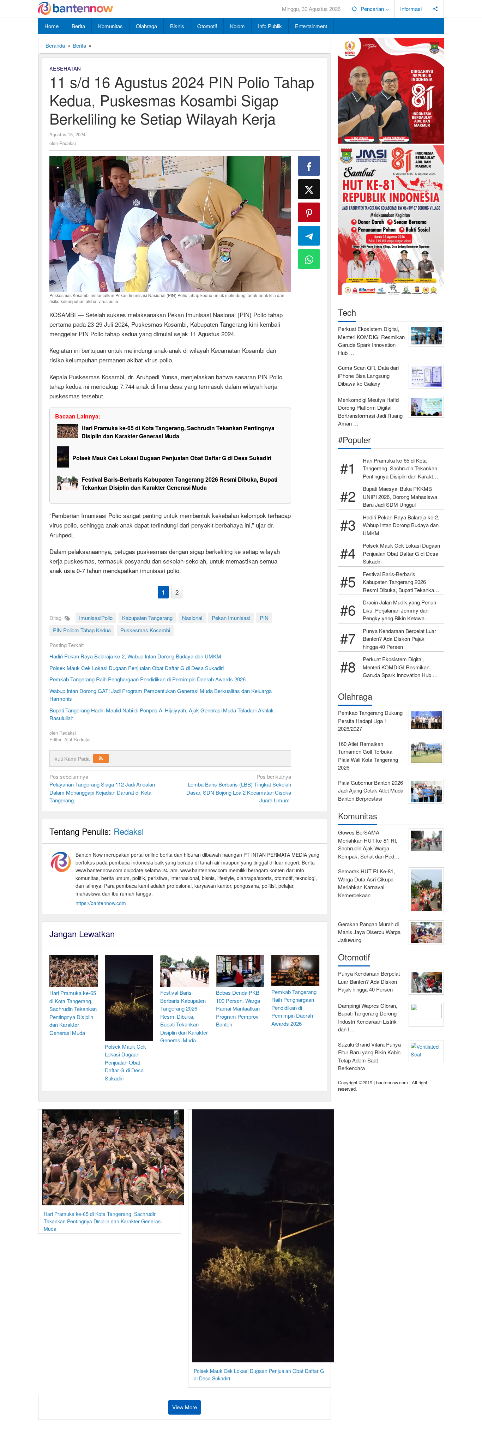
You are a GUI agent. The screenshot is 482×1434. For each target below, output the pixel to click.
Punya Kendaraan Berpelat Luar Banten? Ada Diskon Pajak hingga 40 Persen (399, 638)
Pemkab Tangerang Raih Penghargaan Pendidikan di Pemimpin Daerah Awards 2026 (147, 679)
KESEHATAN (65, 68)
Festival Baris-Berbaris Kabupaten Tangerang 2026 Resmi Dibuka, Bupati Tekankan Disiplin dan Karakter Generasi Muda (179, 483)
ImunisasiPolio (96, 617)
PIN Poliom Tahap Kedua (82, 630)
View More (184, 1407)
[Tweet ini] (309, 189)
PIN (264, 617)
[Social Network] (435, 9)
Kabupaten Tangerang (147, 617)
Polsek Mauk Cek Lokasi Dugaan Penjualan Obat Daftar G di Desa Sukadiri (171, 458)
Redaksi (129, 831)
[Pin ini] (309, 212)
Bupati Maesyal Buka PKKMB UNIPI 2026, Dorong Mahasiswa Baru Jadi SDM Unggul (400, 496)
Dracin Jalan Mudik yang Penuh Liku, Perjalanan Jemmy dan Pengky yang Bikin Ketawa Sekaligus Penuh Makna (399, 610)
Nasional (192, 617)
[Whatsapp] (309, 259)
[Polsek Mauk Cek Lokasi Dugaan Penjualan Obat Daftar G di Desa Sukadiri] (64, 457)
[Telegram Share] (309, 236)
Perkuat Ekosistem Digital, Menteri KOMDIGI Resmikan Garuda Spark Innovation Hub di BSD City (399, 667)
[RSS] (101, 758)
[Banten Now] (75, 8)
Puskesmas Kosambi (145, 630)
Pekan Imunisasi (231, 617)
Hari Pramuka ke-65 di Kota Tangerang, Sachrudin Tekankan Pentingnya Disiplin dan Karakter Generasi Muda (178, 432)
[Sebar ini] (309, 166)
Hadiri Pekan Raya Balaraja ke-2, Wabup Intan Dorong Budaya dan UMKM (135, 656)
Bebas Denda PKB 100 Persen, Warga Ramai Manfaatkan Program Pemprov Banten (238, 1008)
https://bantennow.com (101, 902)
